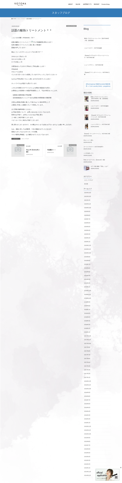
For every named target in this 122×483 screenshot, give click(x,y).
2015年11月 (87, 430)
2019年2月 (87, 283)
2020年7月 (87, 219)
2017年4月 (87, 366)
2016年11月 (87, 385)
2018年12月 (87, 290)
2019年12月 (87, 245)
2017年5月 (87, 362)
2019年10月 (87, 253)
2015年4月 (87, 456)
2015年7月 (87, 445)
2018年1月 (87, 332)
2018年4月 (87, 321)
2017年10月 (87, 343)
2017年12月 (87, 336)
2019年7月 (87, 264)
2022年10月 (87, 196)
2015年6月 (87, 449)
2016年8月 (87, 396)
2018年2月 (87, 328)
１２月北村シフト (89, 153)
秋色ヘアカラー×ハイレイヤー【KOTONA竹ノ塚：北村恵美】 (96, 39)
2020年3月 (87, 234)
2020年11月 (87, 204)
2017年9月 (87, 347)
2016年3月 (87, 415)
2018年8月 (87, 305)
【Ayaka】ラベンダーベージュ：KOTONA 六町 (96, 73)
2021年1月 (87, 200)
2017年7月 (87, 354)
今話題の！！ (51, 150)
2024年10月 (87, 192)
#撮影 (97, 84)
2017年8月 (87, 351)
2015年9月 (87, 437)
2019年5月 (87, 272)
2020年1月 (87, 241)
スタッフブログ (71, 26)
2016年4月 (87, 411)
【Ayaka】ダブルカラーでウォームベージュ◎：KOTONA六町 (96, 56)
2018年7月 (87, 309)
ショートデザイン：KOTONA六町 (93, 65)
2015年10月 (87, 434)
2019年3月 (87, 279)
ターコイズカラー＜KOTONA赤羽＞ (94, 146)
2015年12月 (87, 426)
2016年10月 (87, 388)
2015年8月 (87, 441)
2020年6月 (87, 223)
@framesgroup (90, 84)
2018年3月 (87, 324)
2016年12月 (87, 381)
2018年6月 (87, 313)
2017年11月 (87, 339)
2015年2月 (87, 464)
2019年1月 (87, 287)
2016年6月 (87, 403)
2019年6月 (87, 268)
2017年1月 (87, 377)
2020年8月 (87, 215)
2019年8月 (87, 260)
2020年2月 (87, 238)
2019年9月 (87, 256)
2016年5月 (87, 407)
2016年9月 (87, 392)
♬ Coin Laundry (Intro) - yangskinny (99, 86)
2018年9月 (87, 302)
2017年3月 (87, 370)
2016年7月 (87, 400)
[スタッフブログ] (18, 148)
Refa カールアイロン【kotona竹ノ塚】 (94, 159)
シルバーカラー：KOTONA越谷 (93, 48)
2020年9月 (87, 211)
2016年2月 (87, 419)
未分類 (86, 184)
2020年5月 (87, 226)
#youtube (102, 84)
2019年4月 (87, 275)
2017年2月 (87, 373)
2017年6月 (87, 358)
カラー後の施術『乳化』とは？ (99, 166)
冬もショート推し (89, 140)
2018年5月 (87, 317)
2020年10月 (87, 207)
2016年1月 (87, 422)
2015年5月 (87, 452)
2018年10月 (87, 298)
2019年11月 (87, 249)
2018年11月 (87, 294)
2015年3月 (87, 460)
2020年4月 (87, 230)
